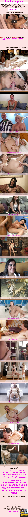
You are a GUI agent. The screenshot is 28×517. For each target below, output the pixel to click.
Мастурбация (7, 38)
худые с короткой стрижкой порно (14, 471)
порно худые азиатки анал (14, 491)
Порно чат (17, 9)
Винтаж (3, 39)
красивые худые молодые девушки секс (12, 474)
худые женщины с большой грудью (10, 470)
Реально (14, 38)
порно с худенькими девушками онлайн (14, 482)
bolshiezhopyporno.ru (19, 2)
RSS (18, 511)
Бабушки (20, 38)
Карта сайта (12, 511)
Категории (11, 9)
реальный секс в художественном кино (14, 486)
